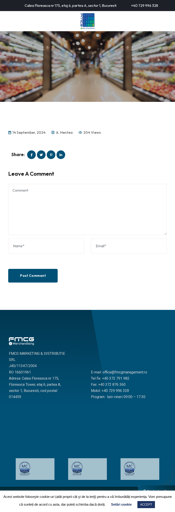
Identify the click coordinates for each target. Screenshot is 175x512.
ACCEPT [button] (146, 504)
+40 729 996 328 (144, 5)
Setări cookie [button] (121, 504)
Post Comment (33, 275)
